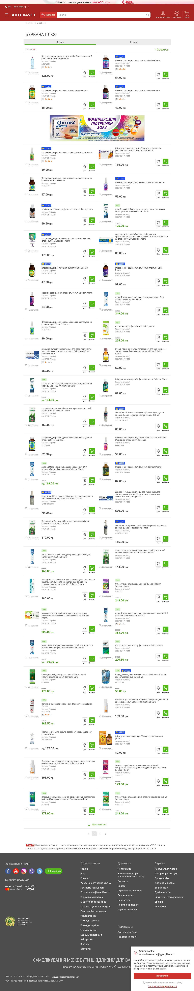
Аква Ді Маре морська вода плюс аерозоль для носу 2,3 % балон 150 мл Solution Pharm (141, 614)
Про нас (84, 878)
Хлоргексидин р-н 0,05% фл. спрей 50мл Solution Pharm (67, 152)
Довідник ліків (163, 892)
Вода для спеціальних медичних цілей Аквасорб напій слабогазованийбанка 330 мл (140, 676)
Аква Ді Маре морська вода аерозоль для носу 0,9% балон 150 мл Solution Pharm (139, 298)
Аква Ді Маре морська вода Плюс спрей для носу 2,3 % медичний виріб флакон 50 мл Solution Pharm (67, 646)
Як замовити (124, 869)
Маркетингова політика (93, 901)
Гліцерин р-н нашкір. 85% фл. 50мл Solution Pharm (138, 467)
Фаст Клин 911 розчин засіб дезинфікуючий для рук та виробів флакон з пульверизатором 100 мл (67, 497)
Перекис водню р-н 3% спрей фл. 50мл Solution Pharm (140, 182)
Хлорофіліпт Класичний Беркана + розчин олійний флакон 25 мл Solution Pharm (65, 522)
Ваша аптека (162, 887)
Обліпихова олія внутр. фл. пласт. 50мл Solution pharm (67, 209)
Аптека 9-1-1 (23, 15)
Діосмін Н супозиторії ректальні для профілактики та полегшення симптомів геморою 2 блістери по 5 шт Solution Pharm (66, 351)
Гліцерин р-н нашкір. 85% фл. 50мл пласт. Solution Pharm (141, 379)
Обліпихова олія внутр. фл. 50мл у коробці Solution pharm (139, 737)
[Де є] (85, 72)
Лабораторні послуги (166, 873)
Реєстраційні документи (93, 911)
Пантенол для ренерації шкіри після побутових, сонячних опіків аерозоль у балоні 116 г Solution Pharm (68, 762)
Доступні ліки (162, 878)
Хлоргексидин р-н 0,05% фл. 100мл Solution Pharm (64, 268)
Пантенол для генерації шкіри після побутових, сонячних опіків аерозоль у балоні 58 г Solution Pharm (141, 701)
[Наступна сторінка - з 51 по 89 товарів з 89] (105, 833)
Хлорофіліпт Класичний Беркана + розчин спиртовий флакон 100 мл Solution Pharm (66, 409)
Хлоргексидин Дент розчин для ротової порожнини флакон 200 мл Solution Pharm (65, 240)
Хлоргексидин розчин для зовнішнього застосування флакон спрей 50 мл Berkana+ (66, 323)
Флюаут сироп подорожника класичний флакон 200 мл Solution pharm (141, 798)
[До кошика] (92, 72)
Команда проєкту (90, 920)
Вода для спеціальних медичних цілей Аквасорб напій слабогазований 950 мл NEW (66, 57)
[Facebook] (8, 871)
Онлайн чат (55, 871)
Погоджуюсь (191, 949)
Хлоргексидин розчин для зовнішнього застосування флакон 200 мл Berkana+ (66, 439)
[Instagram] (24, 871)
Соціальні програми (91, 934)
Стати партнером (127, 932)
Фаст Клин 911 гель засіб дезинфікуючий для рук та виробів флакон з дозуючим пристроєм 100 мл (139, 414)
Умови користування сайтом (95, 883)
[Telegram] (40, 871)
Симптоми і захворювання (169, 897)
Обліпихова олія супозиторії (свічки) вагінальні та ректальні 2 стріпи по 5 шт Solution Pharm (138, 149)
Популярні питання (128, 904)
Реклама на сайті (127, 937)
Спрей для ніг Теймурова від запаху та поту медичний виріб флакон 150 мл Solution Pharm (66, 385)
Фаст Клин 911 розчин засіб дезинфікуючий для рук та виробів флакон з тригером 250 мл (140, 526)
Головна (29, 23)
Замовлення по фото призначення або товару (131, 875)
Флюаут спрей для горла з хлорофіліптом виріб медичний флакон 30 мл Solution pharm (63, 676)
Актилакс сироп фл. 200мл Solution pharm (134, 326)
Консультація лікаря (163, 17)
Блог (82, 873)
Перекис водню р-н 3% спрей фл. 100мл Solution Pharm (66, 293)
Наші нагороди (88, 915)
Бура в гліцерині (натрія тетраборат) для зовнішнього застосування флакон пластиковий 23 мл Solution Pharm (140, 351)
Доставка (123, 881)
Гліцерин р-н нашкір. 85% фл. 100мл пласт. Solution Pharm (139, 269)
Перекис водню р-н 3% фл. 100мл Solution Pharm (137, 90)
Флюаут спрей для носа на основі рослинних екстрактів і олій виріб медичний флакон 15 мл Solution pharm (68, 798)
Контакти (85, 949)
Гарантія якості (126, 895)
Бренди (159, 901)
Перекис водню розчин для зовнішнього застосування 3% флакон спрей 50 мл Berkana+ (141, 439)
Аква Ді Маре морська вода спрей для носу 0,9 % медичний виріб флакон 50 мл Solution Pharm (64, 468)
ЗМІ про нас (86, 939)
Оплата (122, 886)
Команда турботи (89, 925)
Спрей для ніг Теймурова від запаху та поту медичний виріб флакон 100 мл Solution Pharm (140, 210)
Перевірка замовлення (130, 890)
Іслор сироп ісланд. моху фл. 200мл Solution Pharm (139, 645)
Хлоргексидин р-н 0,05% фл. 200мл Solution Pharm (64, 90)
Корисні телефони (127, 909)
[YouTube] (16, 871)
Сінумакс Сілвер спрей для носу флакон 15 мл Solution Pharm (66, 705)
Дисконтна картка (165, 883)
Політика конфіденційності (94, 892)
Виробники (41, 23)
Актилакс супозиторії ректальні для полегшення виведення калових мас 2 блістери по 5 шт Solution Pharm (65, 615)
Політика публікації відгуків (95, 906)
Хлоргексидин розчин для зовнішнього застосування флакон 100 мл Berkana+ (66, 179)
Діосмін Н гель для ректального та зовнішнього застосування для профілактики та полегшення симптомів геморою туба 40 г (137, 494)
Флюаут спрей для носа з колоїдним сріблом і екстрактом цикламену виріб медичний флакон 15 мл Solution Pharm (140, 767)
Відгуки (133, 42)
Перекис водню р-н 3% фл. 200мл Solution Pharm (137, 60)
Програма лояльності (92, 887)
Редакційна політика (91, 897)
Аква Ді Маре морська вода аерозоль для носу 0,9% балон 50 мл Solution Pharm (65, 556)
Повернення (124, 900)
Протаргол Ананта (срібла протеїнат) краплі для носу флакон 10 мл (66, 733)
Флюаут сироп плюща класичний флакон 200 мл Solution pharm (138, 585)
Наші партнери (88, 930)
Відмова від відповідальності (65, 977)
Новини (84, 869)
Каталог (50, 14)
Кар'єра (84, 944)
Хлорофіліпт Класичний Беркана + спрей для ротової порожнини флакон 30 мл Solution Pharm (140, 551)
